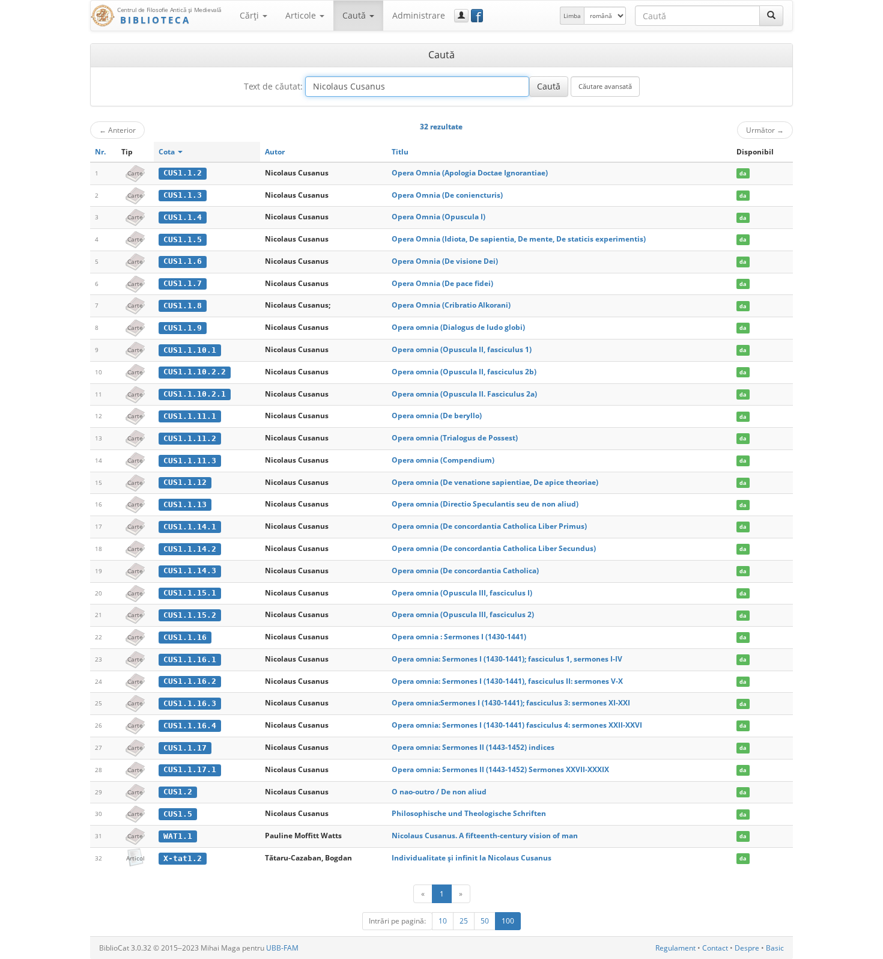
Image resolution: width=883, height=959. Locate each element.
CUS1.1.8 (182, 305)
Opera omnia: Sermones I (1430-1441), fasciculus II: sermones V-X (507, 681)
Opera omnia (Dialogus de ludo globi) (458, 327)
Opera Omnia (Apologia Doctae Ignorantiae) (470, 173)
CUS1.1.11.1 (189, 416)
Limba (572, 15)
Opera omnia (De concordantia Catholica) (465, 570)
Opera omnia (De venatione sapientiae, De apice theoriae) (495, 482)
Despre (747, 948)
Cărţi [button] (250, 15)
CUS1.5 (177, 813)
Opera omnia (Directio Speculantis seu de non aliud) (485, 504)
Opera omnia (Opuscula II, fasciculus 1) (462, 349)
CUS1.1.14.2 (189, 548)
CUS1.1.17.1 (189, 769)
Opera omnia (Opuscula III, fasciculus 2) (463, 614)
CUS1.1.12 (185, 482)
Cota (168, 152)
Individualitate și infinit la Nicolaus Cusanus (471, 858)
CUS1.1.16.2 (189, 681)
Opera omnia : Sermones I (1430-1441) (459, 637)
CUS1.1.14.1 (189, 526)
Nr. (100, 152)
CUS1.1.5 (182, 239)
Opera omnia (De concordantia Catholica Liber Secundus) (494, 548)
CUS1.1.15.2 (189, 615)
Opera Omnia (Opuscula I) (438, 217)
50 (485, 921)
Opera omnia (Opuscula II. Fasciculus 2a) (464, 394)
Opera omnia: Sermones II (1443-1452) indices (473, 747)
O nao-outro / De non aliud (439, 792)
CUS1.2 (177, 791)
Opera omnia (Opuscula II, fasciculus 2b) (464, 372)
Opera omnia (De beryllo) (437, 415)
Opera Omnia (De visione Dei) (445, 261)
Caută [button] (355, 15)
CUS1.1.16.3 (189, 703)
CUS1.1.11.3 (189, 460)
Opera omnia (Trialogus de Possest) (455, 438)
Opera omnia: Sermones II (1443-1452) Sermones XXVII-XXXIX (500, 769)
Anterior (117, 130)
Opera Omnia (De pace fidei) (442, 283)
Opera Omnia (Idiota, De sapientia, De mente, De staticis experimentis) (519, 239)
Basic (775, 948)
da (742, 173)
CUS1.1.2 (182, 172)
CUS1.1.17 (185, 747)
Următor (765, 130)
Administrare (418, 15)
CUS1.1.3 (182, 194)
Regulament (675, 948)
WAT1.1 (177, 836)
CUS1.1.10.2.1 (194, 393)
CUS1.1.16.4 (189, 725)
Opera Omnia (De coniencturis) (447, 195)
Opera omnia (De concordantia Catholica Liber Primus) (489, 526)
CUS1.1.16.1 (189, 659)
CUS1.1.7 (182, 283)
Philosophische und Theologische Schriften (469, 813)
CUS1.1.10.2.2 (194, 371)
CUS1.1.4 (182, 217)
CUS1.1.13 (185, 504)
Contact (715, 948)
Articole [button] (301, 15)
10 (442, 921)
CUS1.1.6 (182, 261)
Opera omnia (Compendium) (443, 460)
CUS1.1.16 (185, 637)
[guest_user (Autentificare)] (461, 15)
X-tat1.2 (182, 858)
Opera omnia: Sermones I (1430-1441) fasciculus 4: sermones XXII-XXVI (517, 725)
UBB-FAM (282, 948)
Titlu (400, 152)
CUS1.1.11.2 (189, 438)
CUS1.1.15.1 (189, 592)
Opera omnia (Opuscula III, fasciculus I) (462, 593)
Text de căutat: (273, 86)
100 (508, 921)
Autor (275, 152)
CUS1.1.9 (182, 327)
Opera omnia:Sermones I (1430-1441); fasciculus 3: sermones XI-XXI (511, 703)
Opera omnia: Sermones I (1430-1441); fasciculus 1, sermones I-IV (507, 659)
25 (464, 921)
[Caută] (771, 15)
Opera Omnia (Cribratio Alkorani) (451, 305)
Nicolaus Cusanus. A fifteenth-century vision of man (485, 835)
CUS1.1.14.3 (189, 570)
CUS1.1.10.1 (189, 350)
